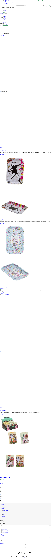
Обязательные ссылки (4, 513)
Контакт (4, 507)
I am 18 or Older (23, 557)
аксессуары (4, 29)
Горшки (5, 9)
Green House (5, 2)
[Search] (25, 5)
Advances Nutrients (6, 0)
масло (5, 23)
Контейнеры (4, 410)
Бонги (7, 29)
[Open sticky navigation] (16, 6)
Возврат (4, 514)
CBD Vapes (5, 24)
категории (2, 508)
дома (3, 505)
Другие (5, 19)
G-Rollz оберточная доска (4, 287)
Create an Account (2, 543)
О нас (3, 506)
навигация (2, 504)
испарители (5, 16)
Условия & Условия (5, 515)
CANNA (5, 1)
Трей (3, 219)
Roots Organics (6, 3)
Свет (3, 509)
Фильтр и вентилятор (5, 510)
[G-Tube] (25, 294)
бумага (5, 18)
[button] (1, 224)
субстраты (5, 4)
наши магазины (3, 516)
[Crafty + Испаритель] (25, 35)
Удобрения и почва (5, 511)
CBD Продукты (5, 22)
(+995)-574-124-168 (45, 6)
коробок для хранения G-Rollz (5, 477)
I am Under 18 (27, 557)
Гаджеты (5, 10)
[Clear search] (23, 5)
